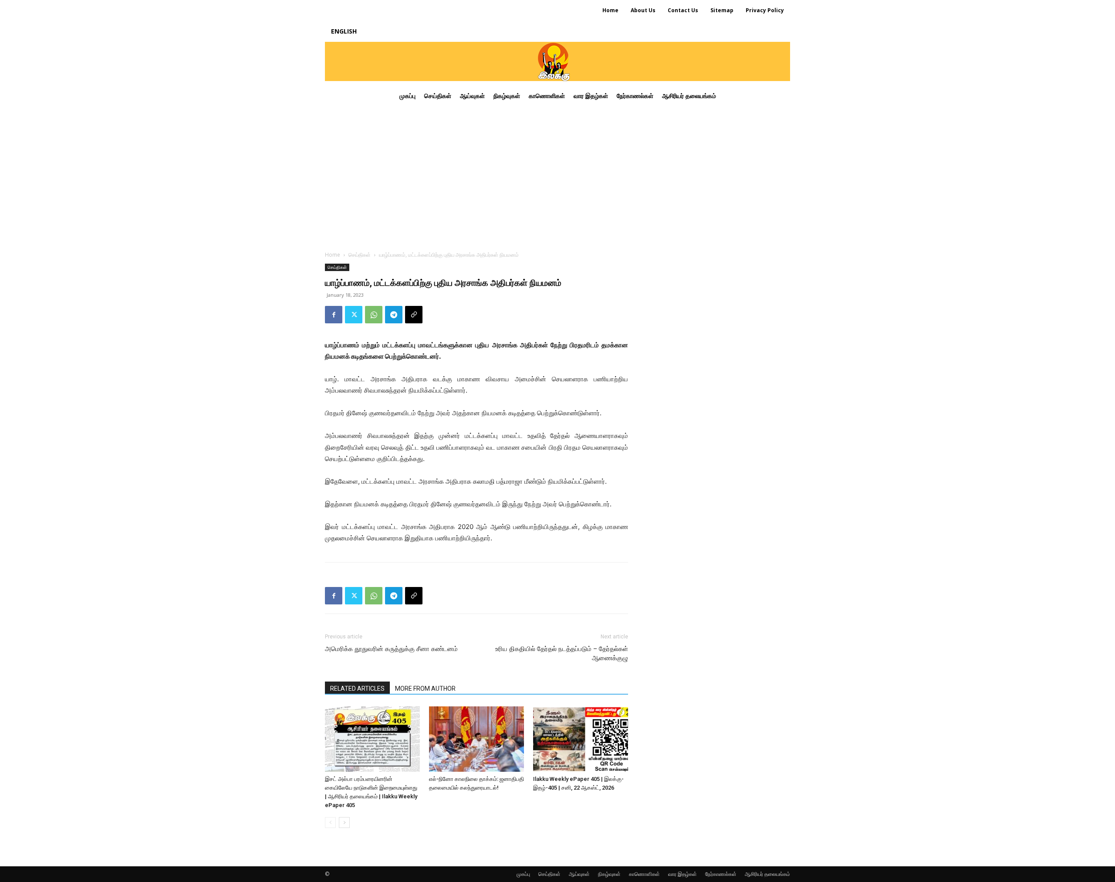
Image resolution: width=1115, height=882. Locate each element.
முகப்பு (523, 874)
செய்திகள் (359, 254)
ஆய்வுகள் (579, 874)
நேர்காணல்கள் (721, 874)
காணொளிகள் (644, 874)
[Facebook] (333, 314)
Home (332, 254)
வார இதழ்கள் (682, 874)
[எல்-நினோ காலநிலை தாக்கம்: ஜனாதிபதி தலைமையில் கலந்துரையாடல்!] (476, 739)
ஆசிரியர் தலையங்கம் (767, 874)
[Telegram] (393, 314)
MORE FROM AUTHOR (425, 688)
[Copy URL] (413, 314)
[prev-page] (330, 822)
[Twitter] (353, 314)
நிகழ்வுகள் (609, 874)
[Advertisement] (557, 176)
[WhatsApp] (373, 314)
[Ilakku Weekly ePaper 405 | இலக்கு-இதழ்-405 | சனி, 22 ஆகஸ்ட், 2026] (580, 739)
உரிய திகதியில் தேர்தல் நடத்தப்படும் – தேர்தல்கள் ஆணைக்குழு (561, 653)
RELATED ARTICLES (357, 688)
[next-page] (344, 822)
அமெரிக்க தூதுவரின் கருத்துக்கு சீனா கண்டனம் (391, 649)
